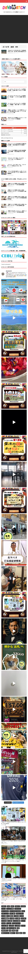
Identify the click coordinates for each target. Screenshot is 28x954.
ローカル (23, 925)
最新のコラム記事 (5, 140)
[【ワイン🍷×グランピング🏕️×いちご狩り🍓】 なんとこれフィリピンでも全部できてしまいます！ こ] (14, 761)
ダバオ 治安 (4, 920)
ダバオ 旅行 (23, 918)
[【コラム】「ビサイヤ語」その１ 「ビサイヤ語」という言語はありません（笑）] (4, 167)
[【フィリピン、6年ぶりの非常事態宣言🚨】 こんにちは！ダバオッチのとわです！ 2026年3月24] (14, 709)
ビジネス (3, 923)
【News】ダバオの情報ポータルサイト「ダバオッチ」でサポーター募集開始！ (17, 118)
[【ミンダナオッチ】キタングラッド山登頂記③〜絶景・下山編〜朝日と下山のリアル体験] (4, 91)
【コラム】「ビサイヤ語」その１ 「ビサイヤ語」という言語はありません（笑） (16, 165)
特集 (5, 824)
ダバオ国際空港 (9, 916)
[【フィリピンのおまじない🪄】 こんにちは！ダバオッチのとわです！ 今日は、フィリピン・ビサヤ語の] (14, 422)
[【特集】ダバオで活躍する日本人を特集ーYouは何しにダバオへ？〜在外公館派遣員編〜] (4, 186)
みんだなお (23, 906)
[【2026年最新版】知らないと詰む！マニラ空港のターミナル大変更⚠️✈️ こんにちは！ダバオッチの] (14, 291)
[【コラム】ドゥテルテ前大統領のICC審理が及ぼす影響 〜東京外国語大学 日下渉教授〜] (4, 146)
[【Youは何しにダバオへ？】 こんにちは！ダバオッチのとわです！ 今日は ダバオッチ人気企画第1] (14, 552)
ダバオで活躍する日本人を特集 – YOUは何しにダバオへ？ (14, 179)
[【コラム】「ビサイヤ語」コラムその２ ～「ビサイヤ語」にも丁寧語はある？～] (4, 160)
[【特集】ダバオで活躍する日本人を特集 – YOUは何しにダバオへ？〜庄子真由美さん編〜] (4, 192)
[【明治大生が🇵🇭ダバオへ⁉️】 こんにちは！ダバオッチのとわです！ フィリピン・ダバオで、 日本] (14, 787)
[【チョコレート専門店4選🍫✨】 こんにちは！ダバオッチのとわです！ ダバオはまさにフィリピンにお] (14, 396)
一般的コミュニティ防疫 (11, 928)
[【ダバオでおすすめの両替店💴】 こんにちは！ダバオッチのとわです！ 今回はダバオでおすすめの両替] (14, 344)
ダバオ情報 (18, 918)
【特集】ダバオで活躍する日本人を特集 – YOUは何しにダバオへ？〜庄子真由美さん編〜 (17, 190)
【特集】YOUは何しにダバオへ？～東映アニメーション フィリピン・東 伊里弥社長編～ (17, 211)
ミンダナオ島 (17, 925)
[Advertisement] (14, 29)
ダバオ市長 (12, 918)
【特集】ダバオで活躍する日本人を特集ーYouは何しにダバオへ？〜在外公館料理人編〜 (17, 205)
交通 (18, 928)
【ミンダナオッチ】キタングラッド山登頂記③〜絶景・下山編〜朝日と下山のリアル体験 (17, 89)
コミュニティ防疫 (10, 908)
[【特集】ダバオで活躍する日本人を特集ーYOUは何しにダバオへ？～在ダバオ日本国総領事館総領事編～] (4, 199)
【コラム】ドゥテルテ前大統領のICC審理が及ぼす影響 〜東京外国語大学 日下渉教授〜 (16, 144)
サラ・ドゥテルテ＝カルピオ (15, 911)
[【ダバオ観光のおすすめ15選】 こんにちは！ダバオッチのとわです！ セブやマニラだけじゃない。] (14, 605)
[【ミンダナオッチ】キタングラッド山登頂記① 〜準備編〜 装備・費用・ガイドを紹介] (4, 106)
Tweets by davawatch (5, 264)
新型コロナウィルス (5, 933)
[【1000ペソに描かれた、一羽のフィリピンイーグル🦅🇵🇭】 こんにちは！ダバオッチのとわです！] (14, 657)
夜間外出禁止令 (4, 930)
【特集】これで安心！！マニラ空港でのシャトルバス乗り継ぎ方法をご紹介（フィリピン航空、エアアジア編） (17, 111)
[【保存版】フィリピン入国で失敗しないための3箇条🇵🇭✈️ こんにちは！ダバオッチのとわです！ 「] (14, 579)
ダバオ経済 (10, 920)
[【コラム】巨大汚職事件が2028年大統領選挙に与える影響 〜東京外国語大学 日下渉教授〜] (4, 152)
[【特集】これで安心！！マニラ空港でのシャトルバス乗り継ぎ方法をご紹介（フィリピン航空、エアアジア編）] (4, 112)
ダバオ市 (21, 916)
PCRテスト (17, 906)
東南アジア (13, 933)
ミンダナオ (11, 925)
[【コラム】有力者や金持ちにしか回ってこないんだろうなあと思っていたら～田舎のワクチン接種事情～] (4, 173)
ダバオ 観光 (12, 913)
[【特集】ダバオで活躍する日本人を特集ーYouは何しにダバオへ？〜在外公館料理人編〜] (4, 206)
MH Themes (14, 952)
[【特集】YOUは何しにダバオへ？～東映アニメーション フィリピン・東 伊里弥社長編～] (4, 213)
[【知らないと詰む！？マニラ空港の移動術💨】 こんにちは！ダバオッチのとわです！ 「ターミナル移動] (14, 526)
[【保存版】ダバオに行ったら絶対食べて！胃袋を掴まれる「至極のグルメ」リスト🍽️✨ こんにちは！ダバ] (14, 500)
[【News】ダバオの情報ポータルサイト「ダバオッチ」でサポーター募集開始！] (4, 120)
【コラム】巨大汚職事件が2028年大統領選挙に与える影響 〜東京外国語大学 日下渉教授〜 (16, 151)
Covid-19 (4, 906)
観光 (24, 933)
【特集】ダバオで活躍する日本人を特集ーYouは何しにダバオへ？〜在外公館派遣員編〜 (17, 184)
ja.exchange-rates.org (8, 138)
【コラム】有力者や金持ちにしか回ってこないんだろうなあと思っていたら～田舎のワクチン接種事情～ (17, 172)
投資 (13, 930)
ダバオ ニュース (5, 913)
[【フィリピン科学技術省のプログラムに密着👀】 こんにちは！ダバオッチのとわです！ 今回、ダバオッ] (14, 370)
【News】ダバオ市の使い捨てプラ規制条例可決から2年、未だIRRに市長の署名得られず (17, 51)
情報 (10, 930)
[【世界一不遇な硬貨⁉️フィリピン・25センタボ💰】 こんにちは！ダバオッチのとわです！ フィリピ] (14, 683)
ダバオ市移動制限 (5, 918)
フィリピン (9, 923)
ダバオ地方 (16, 916)
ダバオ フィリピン (20, 913)
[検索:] (14, 82)
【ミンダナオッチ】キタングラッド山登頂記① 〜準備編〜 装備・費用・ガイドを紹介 (16, 104)
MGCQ (12, 906)
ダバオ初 (3, 916)
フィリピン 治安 (5, 925)
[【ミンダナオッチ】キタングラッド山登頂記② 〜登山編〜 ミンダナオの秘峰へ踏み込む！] (4, 98)
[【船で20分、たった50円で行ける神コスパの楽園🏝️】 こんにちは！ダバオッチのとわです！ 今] (14, 318)
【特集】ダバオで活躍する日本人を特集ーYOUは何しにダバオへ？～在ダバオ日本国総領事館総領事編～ (17, 198)
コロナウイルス (17, 908)
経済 (20, 933)
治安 (17, 933)
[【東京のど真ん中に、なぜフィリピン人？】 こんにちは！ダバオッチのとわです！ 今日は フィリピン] (14, 631)
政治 (17, 930)
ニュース (17, 53)
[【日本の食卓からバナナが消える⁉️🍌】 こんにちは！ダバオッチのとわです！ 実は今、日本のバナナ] (14, 735)
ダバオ (23, 911)
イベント (3, 908)
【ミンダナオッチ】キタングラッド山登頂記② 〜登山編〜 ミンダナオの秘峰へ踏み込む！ (16, 97)
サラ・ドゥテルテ (5, 911)
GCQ (8, 906)
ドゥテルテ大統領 (17, 920)
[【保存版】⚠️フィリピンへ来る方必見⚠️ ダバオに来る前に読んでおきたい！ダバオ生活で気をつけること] (14, 448)
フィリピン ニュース (16, 923)
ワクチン (3, 928)
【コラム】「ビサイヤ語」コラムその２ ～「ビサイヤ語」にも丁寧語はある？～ (16, 158)
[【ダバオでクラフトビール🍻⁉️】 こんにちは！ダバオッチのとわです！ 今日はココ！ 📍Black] (14, 474)
